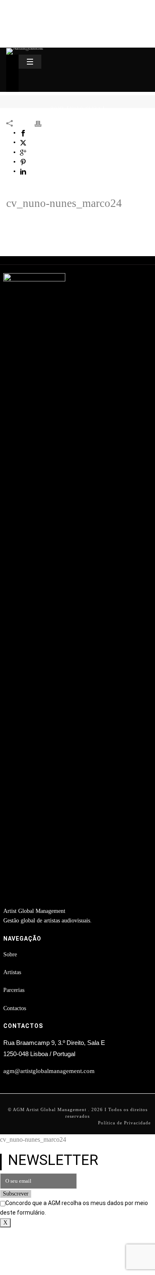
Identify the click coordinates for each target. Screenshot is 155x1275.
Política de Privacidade (124, 1122)
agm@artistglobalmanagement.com (49, 1071)
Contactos (14, 1008)
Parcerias (13, 990)
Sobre (10, 954)
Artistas (12, 972)
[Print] (42, 123)
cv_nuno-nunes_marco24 (64, 203)
